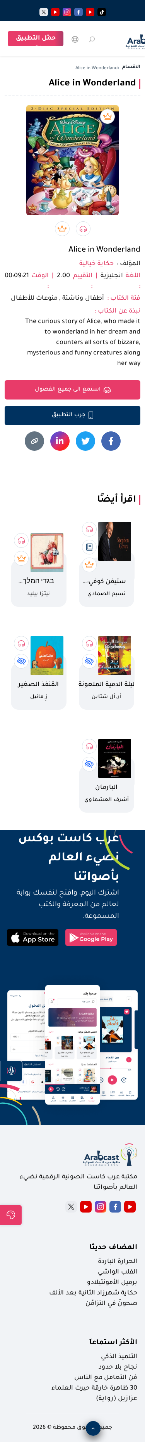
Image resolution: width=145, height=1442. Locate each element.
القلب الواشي (117, 1272)
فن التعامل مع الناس (105, 1377)
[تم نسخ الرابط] (34, 441)
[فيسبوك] (78, 12)
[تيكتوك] (101, 12)
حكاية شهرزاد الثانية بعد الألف (93, 1293)
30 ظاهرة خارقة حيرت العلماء (94, 1388)
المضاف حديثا (113, 1248)
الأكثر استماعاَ (113, 1343)
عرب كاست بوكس (62, 839)
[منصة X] (71, 1206)
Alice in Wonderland (104, 250)
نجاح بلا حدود (118, 1367)
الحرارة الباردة (117, 1261)
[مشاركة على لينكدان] (60, 441)
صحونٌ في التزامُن (111, 1303)
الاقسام (131, 67)
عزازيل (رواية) (116, 1398)
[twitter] (43, 12)
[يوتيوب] (90, 12)
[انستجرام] (67, 12)
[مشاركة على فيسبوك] (111, 441)
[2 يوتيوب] (55, 12)
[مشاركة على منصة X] (85, 441)
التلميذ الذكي (119, 1356)
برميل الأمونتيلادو (112, 1282)
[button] (11, 1071)
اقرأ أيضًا (116, 500)
